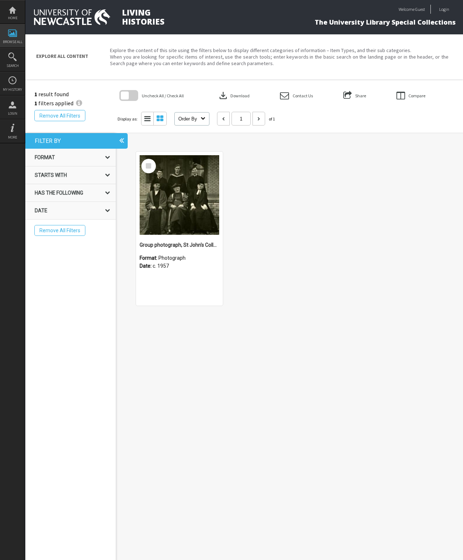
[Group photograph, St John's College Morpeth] (179, 195)
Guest (420, 9)
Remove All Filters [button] (59, 116)
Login (12, 113)
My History (12, 89)
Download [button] (234, 95)
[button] (296, 95)
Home (12, 18)
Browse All (12, 41)
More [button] (12, 137)
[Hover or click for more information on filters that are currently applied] (79, 103)
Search (13, 65)
